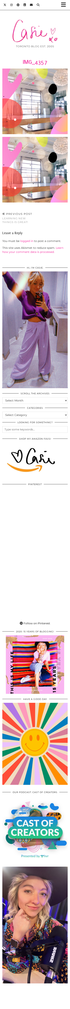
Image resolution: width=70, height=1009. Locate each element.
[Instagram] (11, 5)
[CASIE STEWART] (35, 25)
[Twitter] (5, 5)
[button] (64, 5)
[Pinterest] (18, 5)
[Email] (31, 5)
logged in (26, 241)
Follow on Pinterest (36, 623)
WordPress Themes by (35, 1004)
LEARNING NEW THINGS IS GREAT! (17, 218)
